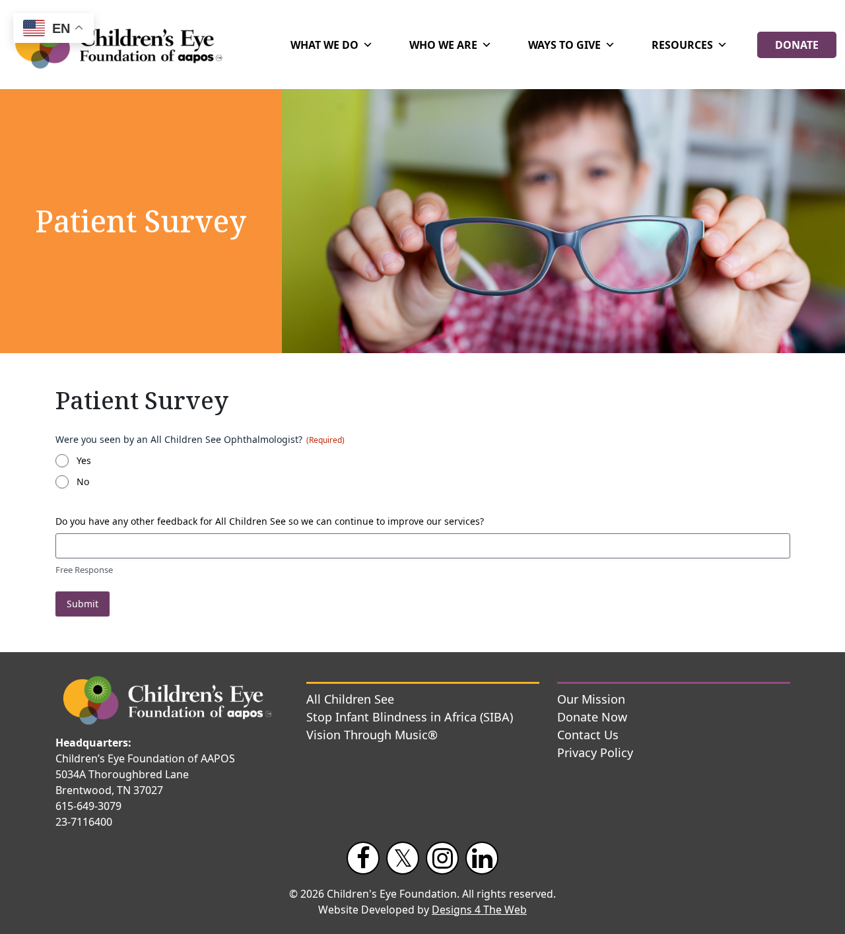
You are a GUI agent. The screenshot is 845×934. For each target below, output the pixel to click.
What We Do (324, 45)
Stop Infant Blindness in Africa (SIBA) (409, 717)
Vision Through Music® (372, 735)
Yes (84, 460)
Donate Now (592, 717)
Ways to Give (564, 45)
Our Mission (591, 699)
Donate (797, 45)
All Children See (350, 699)
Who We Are (443, 45)
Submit (82, 603)
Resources (682, 45)
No (83, 481)
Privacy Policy (595, 752)
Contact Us (588, 735)
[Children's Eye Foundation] (124, 44)
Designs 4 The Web (479, 909)
